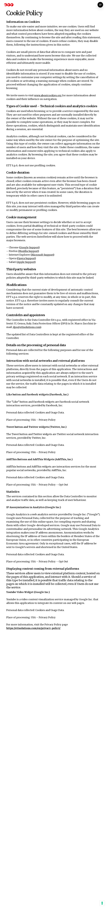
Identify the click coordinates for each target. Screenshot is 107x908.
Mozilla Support (28, 251)
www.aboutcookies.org (48, 95)
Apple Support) (26, 262)
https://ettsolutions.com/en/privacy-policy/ (33, 628)
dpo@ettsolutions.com (26, 327)
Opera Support (26, 258)
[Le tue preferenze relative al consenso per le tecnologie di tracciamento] (102, 903)
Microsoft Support (42, 254)
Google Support (29, 247)
